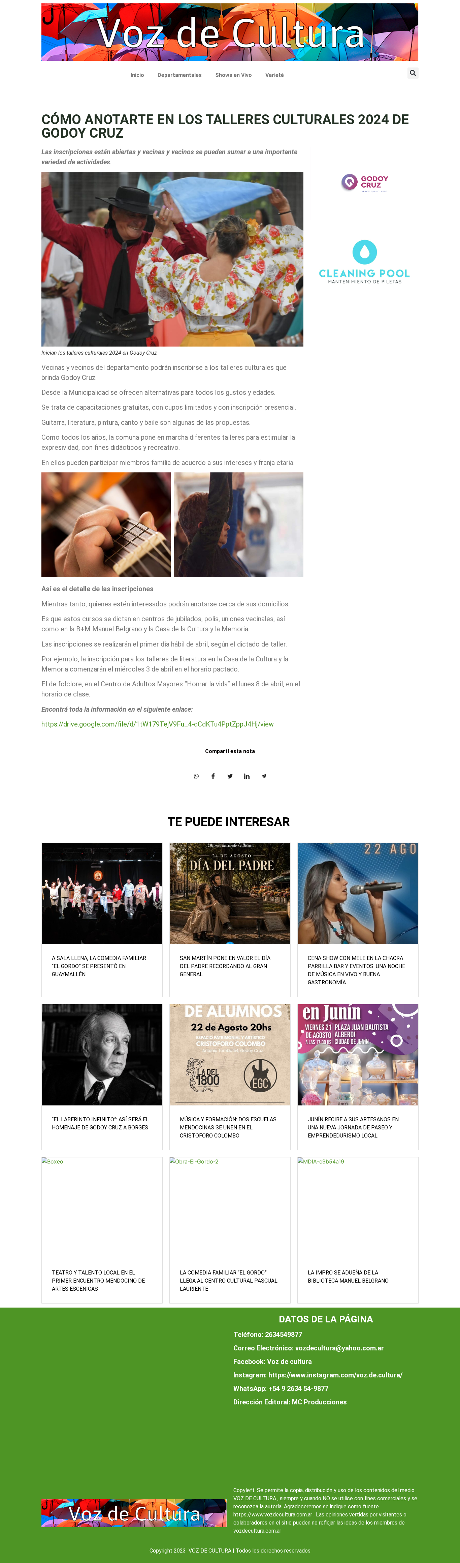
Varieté (274, 75)
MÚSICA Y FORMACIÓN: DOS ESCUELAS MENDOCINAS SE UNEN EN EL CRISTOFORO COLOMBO (228, 1127)
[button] (413, 73)
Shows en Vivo (233, 75)
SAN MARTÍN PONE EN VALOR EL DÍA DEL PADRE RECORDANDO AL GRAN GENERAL (225, 966)
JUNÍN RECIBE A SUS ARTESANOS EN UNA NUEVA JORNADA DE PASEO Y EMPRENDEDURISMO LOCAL (353, 1127)
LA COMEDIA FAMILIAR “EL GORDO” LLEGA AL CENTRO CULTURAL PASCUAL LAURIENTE (228, 1280)
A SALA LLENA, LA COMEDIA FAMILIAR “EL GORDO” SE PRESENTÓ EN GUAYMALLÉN (99, 966)
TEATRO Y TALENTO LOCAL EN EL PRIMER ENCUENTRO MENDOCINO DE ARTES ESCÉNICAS (98, 1280)
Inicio (137, 75)
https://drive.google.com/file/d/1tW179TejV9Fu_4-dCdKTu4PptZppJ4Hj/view (157, 724)
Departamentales (180, 75)
